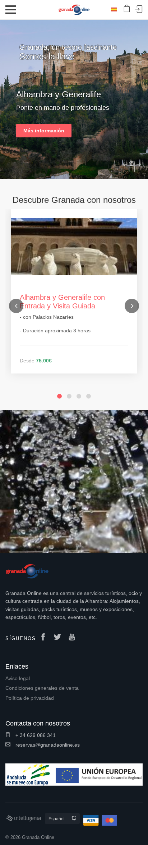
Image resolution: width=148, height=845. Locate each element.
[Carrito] (127, 9)
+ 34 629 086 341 (35, 735)
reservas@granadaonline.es (47, 745)
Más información (43, 130)
